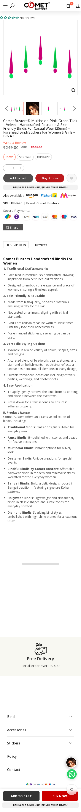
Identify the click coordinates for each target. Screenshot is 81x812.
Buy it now (50, 178)
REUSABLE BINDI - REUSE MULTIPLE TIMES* (40, 187)
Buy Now (59, 796)
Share (14, 227)
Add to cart (18, 178)
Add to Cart (21, 796)
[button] (5, 5)
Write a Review (14, 142)
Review (41, 244)
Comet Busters (48, 203)
